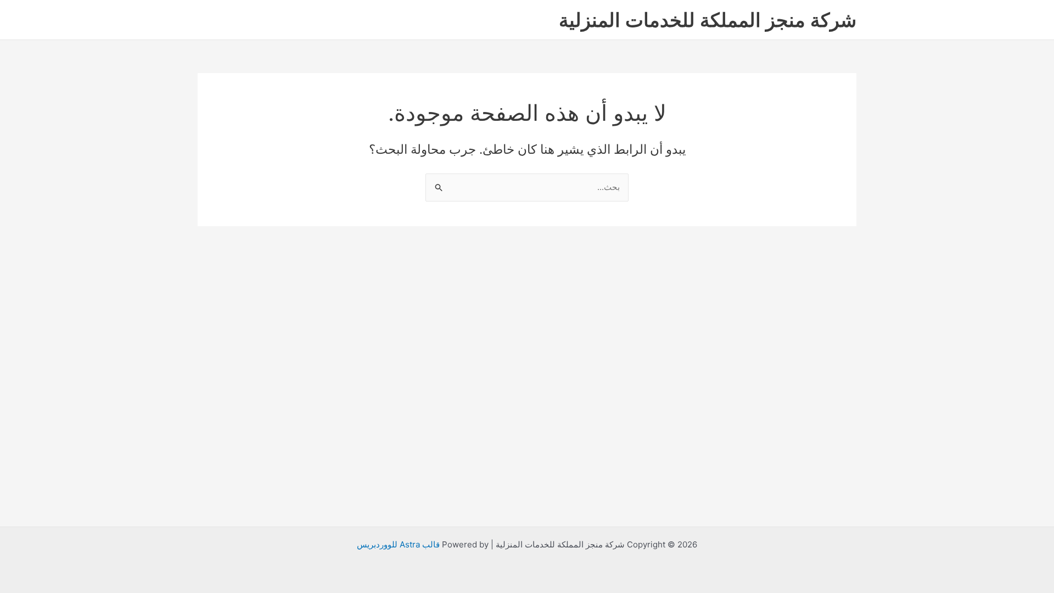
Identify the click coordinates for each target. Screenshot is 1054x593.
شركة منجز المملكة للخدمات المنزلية (707, 19)
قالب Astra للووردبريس (398, 544)
